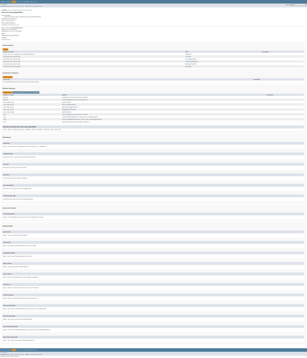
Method (21, 6)
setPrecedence (66, 121)
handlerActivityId (190, 64)
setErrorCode (66, 114)
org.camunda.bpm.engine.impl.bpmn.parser (19, 10)
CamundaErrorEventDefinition (10, 24)
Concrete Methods (32, 92)
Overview (3, 1)
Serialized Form (6, 39)
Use (18, 1)
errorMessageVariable (191, 61)
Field (12, 6)
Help (35, 1)
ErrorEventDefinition (27, 54)
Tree (21, 1)
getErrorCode (66, 102)
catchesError (66, 97)
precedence (188, 66)
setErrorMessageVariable (69, 119)
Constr (16, 6)
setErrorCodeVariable (68, 116)
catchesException (67, 99)
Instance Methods (19, 92)
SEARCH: (287, 4)
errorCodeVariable (190, 59)
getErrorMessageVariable (69, 107)
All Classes (3, 4)
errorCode (188, 56)
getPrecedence (66, 112)
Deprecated (26, 1)
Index (31, 1)
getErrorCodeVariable (68, 104)
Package (9, 1)
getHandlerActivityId (68, 109)
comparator (188, 54)
